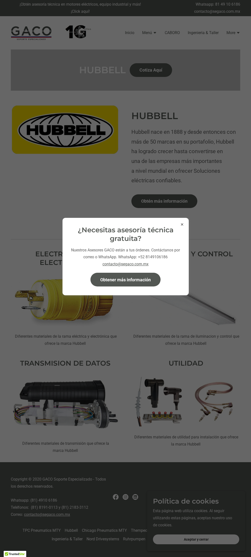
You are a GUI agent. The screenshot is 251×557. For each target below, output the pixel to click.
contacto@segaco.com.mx (125, 264)
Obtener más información (125, 279)
